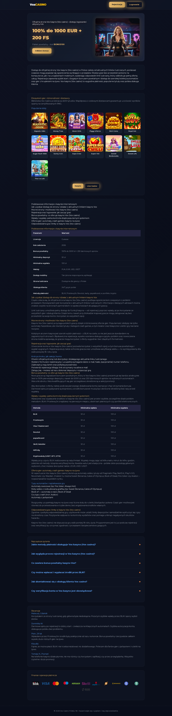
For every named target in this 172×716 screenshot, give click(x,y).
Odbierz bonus (42, 51)
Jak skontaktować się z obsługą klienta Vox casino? (59, 581)
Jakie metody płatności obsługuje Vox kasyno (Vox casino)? (63, 544)
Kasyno (78, 186)
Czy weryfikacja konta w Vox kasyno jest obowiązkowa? (61, 591)
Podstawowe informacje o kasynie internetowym (54, 204)
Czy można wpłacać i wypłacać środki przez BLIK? (58, 572)
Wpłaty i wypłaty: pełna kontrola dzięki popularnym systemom (60, 218)
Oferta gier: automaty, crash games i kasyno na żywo (55, 221)
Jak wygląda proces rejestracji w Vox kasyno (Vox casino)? (63, 554)
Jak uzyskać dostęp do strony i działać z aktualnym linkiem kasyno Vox (64, 207)
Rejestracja (117, 4)
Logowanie (134, 5)
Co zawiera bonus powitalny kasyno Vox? (53, 563)
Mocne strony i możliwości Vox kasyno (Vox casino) (54, 210)
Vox (38, 4)
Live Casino (92, 186)
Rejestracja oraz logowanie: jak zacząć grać (51, 212)
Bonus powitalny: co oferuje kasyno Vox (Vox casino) (55, 215)
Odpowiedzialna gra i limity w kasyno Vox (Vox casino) (56, 224)
